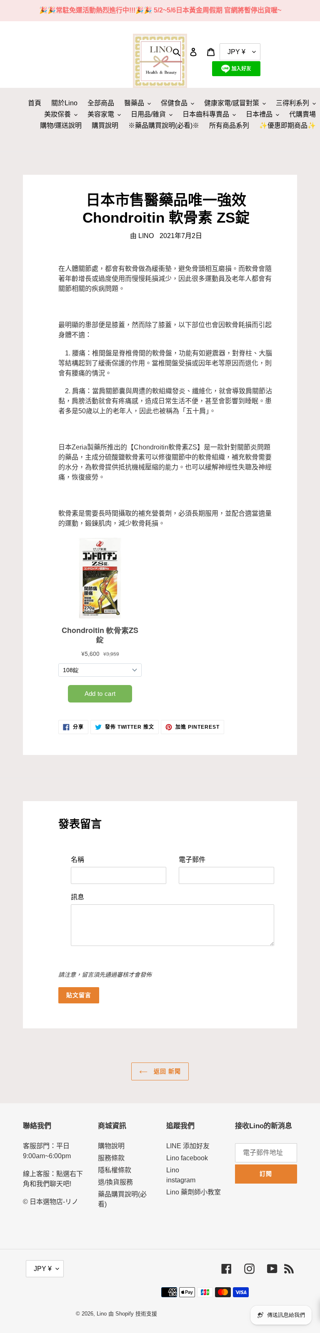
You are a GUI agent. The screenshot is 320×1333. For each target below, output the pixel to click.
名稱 (77, 859)
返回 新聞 (166, 1071)
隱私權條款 (114, 1170)
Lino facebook (187, 1158)
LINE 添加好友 (188, 1145)
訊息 (77, 897)
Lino (102, 1314)
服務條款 (111, 1158)
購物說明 (111, 1145)
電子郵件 (192, 859)
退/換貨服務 (115, 1182)
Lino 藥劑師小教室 (193, 1192)
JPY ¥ (43, 1268)
